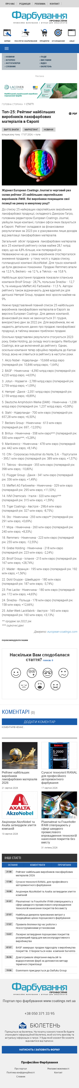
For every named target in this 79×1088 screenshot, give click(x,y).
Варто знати (11, 129)
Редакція (24, 3)
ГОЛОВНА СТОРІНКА (12, 104)
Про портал (21, 1068)
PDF (74, 113)
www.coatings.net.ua (59, 1000)
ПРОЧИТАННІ (64, 865)
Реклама (40, 3)
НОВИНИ (10, 56)
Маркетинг (31, 129)
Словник (20, 1076)
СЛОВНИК (10, 66)
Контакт (55, 3)
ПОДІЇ (43, 56)
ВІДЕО (43, 63)
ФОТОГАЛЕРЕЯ (12, 63)
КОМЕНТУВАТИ (37, 865)
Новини (48, 129)
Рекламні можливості (58, 1068)
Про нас (10, 3)
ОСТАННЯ (12, 865)
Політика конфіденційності (21, 1072)
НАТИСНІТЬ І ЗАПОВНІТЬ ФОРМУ (39, 1049)
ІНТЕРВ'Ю (10, 60)
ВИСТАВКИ (45, 60)
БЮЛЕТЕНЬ (46, 66)
